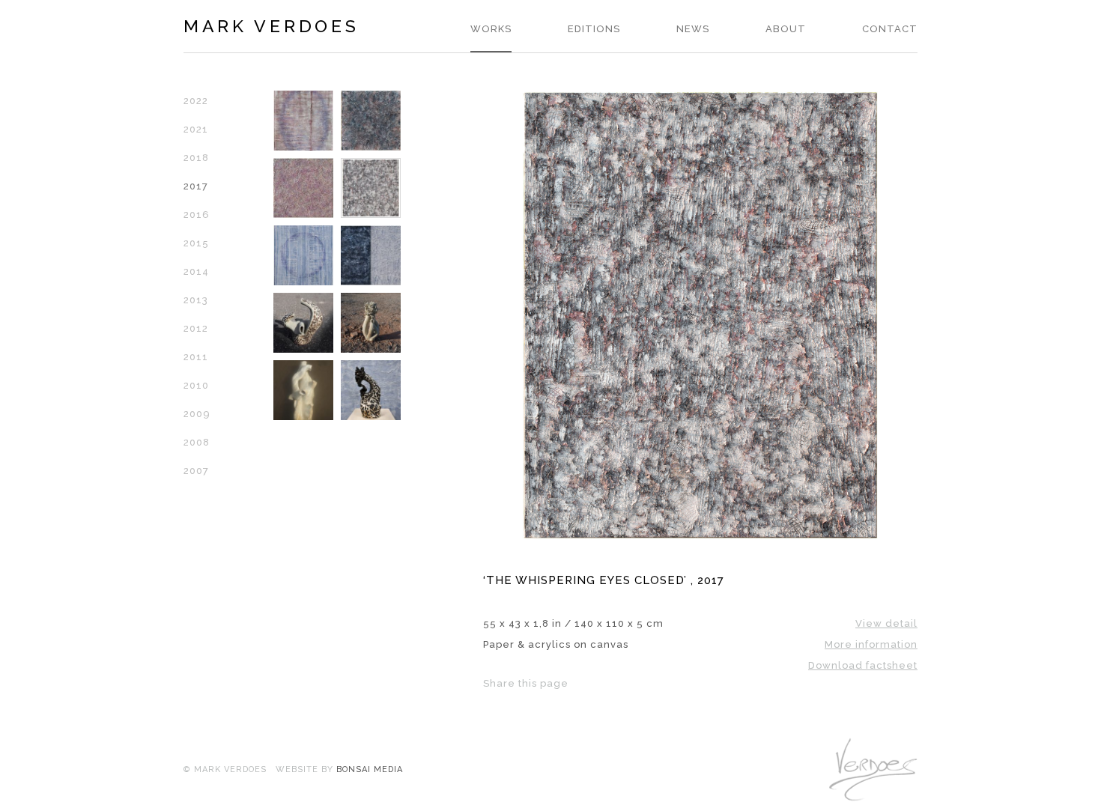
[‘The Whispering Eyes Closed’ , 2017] (700, 536)
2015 (196, 243)
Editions (594, 28)
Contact (890, 28)
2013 (196, 300)
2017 (196, 186)
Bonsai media (369, 769)
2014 (196, 271)
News (692, 28)
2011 (196, 356)
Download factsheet (863, 665)
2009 (197, 413)
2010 (196, 385)
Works (491, 28)
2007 (196, 470)
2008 (197, 442)
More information (871, 644)
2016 (197, 214)
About (785, 28)
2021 (196, 129)
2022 (196, 100)
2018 (196, 157)
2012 (196, 328)
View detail (886, 623)
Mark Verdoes (271, 26)
